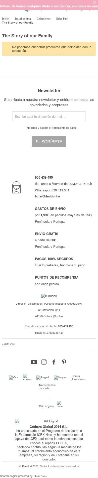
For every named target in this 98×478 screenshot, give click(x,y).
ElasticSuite (40, 475)
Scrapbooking (23, 18)
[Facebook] (54, 362)
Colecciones (44, 18)
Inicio (6, 18)
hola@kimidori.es (53, 332)
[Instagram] (44, 362)
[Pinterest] (64, 362)
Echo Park (62, 18)
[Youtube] (34, 362)
